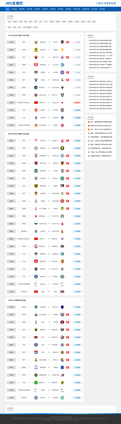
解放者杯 (23, 231)
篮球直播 (21, 9)
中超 (46, 21)
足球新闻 (60, 9)
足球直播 (14, 9)
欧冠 (24, 140)
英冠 (94, 21)
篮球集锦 (52, 9)
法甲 (41, 21)
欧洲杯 (71, 21)
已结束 (78, 42)
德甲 (30, 21)
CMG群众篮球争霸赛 (24, 125)
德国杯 (24, 65)
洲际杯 (24, 307)
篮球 (9, 27)
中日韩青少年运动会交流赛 (24, 102)
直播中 (78, 102)
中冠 (24, 110)
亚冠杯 (52, 21)
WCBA (35, 27)
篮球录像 (37, 9)
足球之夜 (23, 397)
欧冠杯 (64, 21)
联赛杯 (24, 155)
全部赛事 (102, 9)
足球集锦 (45, 9)
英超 (20, 21)
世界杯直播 (76, 9)
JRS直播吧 (14, 3)
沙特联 (24, 49)
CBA (19, 27)
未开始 (78, 110)
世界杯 (15, 21)
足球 (9, 21)
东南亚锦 (23, 291)
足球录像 (29, 9)
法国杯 (83, 21)
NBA (14, 27)
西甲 (25, 21)
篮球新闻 (68, 9)
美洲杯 (77, 21)
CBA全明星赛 (27, 27)
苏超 (89, 21)
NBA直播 (94, 9)
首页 (7, 9)
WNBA (24, 87)
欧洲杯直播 (85, 9)
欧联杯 (58, 21)
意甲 (36, 21)
